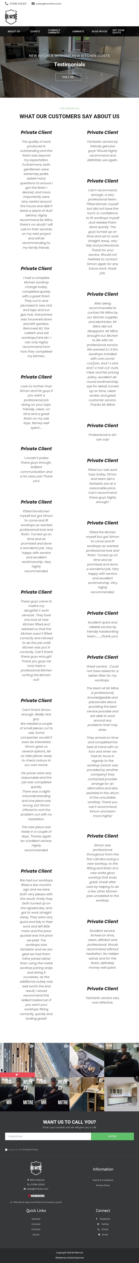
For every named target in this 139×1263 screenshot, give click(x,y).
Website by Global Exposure (69, 1257)
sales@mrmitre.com (48, 3)
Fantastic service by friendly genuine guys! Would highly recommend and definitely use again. (102, 151)
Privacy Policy (30, 1149)
